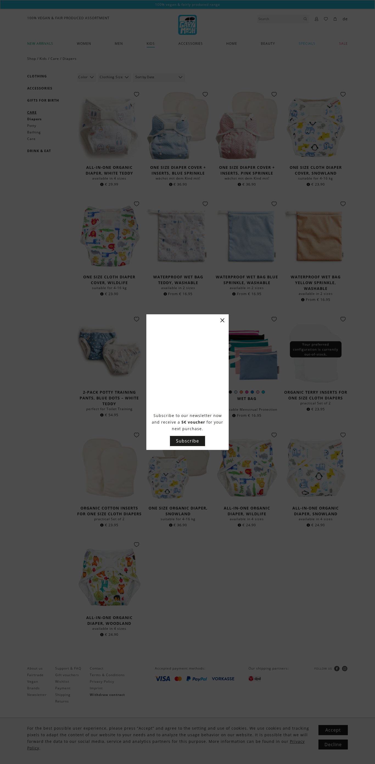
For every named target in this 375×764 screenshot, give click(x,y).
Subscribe (187, 441)
